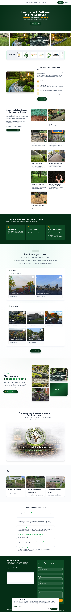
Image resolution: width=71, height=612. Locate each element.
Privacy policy (61, 610)
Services (35, 2)
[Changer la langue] (66, 2)
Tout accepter (54, 608)
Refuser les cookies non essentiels (43, 608)
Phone (39, 572)
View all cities (34, 350)
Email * (39, 576)
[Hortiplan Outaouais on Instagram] (17, 568)
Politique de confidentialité (18, 606)
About (27, 2)
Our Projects (43, 2)
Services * (40, 581)
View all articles (60, 472)
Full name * (40, 567)
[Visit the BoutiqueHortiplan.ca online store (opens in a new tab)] (35, 441)
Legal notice (61, 608)
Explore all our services (12, 130)
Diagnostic (31, 2)
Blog (47, 2)
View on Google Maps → (20, 583)
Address (39, 586)
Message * (40, 590)
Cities (39, 2)
